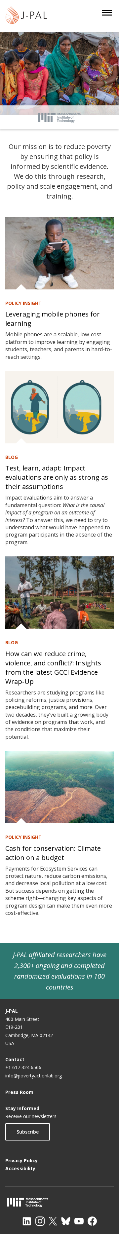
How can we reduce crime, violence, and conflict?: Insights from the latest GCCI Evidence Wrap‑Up (53, 667)
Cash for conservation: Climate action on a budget (53, 853)
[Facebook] (92, 1221)
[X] (53, 1221)
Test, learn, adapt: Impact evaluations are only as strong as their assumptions (56, 477)
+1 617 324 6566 (23, 1067)
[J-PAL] (26, 16)
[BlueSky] (65, 1221)
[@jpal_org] (40, 1221)
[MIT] (59, 1202)
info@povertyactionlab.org (33, 1075)
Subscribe (28, 1132)
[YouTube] (79, 1221)
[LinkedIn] (26, 1221)
